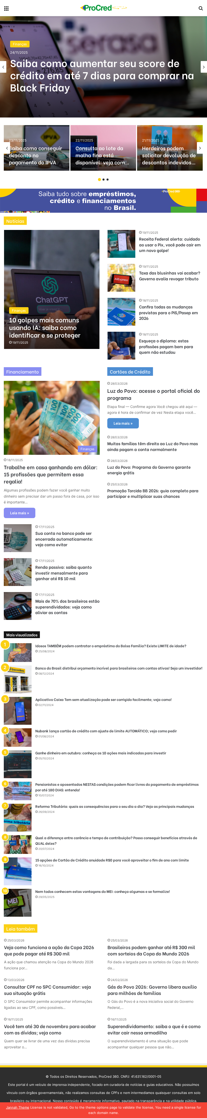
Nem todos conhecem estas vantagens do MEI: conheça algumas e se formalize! (102, 891)
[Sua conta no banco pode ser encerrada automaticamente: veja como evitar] (18, 538)
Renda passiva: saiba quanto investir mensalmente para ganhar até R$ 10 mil (63, 572)
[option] (103, 66)
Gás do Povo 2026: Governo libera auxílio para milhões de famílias (152, 989)
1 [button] (99, 179)
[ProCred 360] (103, 8)
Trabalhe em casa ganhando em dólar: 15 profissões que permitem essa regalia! (50, 474)
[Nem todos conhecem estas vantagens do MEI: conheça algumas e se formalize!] (18, 903)
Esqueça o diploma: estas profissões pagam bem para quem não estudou (166, 346)
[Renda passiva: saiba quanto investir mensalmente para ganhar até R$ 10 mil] (18, 572)
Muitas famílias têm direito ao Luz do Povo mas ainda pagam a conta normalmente (152, 446)
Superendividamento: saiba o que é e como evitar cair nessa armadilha (154, 1029)
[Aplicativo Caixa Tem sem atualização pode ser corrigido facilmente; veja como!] (18, 711)
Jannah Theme (17, 1107)
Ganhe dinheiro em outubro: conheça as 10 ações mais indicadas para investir (100, 752)
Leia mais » (19, 513)
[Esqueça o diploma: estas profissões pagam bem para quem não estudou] (121, 346)
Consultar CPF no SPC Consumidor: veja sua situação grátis (47, 989)
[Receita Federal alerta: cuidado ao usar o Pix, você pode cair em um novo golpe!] (121, 244)
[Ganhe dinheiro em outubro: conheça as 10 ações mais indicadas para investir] (18, 764)
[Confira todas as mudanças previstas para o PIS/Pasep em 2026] (121, 312)
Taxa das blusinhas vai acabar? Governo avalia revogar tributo (169, 275)
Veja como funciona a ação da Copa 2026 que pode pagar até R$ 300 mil (49, 950)
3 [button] (108, 180)
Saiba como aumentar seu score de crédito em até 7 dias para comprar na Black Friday (102, 74)
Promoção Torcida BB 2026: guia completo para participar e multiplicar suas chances (152, 493)
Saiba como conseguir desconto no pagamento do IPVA (35, 155)
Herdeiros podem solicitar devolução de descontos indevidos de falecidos (169, 158)
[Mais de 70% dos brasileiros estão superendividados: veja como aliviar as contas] (18, 606)
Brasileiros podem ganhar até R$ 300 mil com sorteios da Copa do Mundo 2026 (151, 950)
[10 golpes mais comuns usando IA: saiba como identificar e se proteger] (51, 289)
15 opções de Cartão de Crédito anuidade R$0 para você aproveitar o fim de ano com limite (112, 859)
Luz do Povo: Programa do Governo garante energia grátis (149, 469)
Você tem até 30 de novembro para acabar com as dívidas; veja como (50, 1029)
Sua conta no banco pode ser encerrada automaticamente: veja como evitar (64, 538)
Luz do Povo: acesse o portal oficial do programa (153, 394)
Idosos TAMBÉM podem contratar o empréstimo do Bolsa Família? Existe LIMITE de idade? (110, 645)
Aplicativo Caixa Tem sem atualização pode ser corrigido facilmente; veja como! (103, 699)
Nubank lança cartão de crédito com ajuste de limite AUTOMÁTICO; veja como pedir (106, 730)
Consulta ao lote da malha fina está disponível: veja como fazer (101, 158)
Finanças (20, 44)
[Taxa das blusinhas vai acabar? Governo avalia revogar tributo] (121, 278)
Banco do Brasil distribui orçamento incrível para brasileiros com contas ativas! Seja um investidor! (118, 668)
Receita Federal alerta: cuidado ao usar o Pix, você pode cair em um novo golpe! (170, 244)
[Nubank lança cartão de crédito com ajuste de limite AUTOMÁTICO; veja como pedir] (18, 737)
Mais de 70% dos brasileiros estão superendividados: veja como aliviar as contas (67, 606)
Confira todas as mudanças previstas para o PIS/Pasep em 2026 (168, 312)
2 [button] (103, 180)
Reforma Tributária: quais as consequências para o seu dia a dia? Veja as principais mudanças (114, 806)
